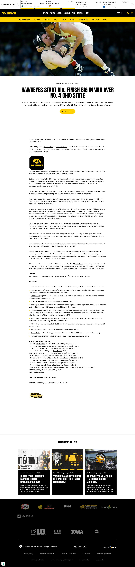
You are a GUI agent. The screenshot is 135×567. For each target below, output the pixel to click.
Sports (45, 13)
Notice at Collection (37, 560)
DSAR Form (86, 554)
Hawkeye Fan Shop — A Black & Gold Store (44, 139)
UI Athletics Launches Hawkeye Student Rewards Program (32, 479)
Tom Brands (79, 191)
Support (59, 13)
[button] (17, 4)
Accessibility (100, 560)
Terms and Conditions (68, 554)
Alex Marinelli (57, 211)
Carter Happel (36, 310)
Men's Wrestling (61, 83)
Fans (73, 13)
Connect (67, 13)
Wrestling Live (83, 20)
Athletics (80, 13)
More (104, 19)
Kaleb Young (78, 264)
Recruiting (95, 19)
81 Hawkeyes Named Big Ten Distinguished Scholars (99, 479)
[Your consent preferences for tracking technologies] (3, 564)
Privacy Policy (28, 554)
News (64, 19)
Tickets (52, 13)
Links (34, 8)
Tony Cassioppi (73, 224)
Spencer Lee (48, 147)
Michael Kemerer (69, 211)
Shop (87, 13)
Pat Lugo (60, 363)
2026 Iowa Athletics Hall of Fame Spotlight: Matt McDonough (67, 479)
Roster (56, 19)
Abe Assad (83, 211)
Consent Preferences (47, 554)
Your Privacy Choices (104, 554)
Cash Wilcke (35, 333)
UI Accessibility (84, 560)
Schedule (47, 19)
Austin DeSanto (61, 147)
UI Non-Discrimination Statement (61, 560)
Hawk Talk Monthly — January (71, 139)
